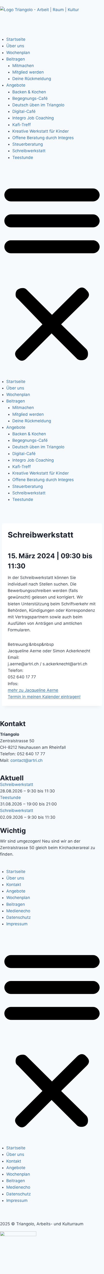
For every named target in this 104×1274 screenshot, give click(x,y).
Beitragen (15, 59)
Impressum (17, 923)
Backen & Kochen (29, 91)
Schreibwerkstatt (28, 150)
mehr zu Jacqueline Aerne (33, 690)
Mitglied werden (28, 72)
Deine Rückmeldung (31, 78)
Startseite (15, 39)
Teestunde (22, 157)
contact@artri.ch (26, 760)
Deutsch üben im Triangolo (38, 104)
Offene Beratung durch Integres (43, 137)
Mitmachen (23, 65)
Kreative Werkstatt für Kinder (40, 131)
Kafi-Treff (21, 124)
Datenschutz (18, 917)
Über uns (15, 45)
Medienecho (18, 910)
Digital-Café (24, 111)
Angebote (15, 85)
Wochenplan (18, 52)
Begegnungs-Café (30, 98)
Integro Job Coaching (33, 118)
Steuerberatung (27, 144)
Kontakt (13, 884)
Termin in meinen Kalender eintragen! (44, 696)
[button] (52, 272)
